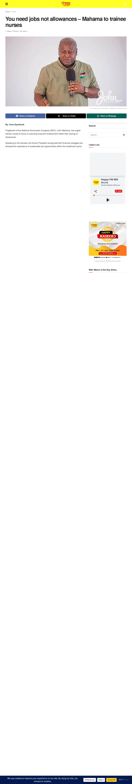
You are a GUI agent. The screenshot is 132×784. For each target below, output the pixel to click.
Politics (16, 31)
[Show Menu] (6, 4)
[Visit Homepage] (66, 3)
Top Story (23, 31)
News (14, 12)
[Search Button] (125, 4)
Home (7, 12)
